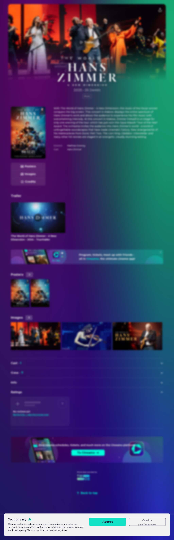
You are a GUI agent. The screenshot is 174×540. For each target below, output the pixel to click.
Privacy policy (19, 530)
